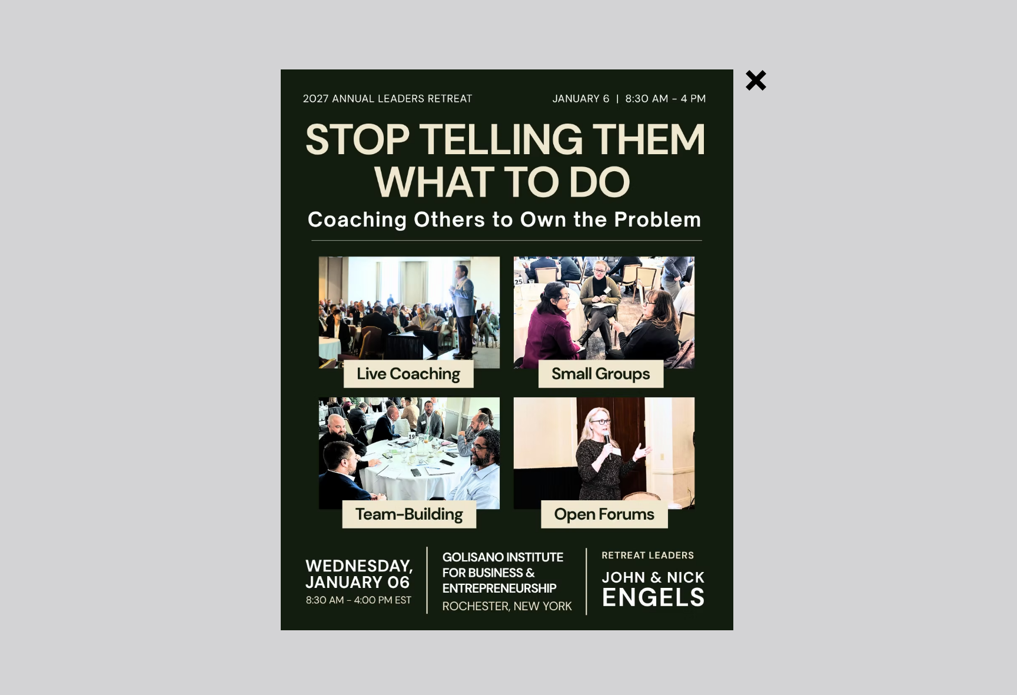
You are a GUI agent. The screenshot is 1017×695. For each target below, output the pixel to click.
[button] (756, 80)
